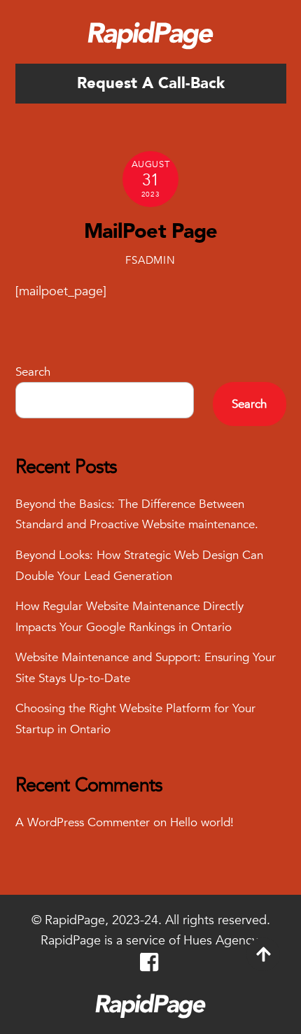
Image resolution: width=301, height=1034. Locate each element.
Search (32, 372)
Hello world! (202, 822)
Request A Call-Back (151, 83)
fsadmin (150, 260)
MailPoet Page (151, 232)
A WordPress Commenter (82, 822)
